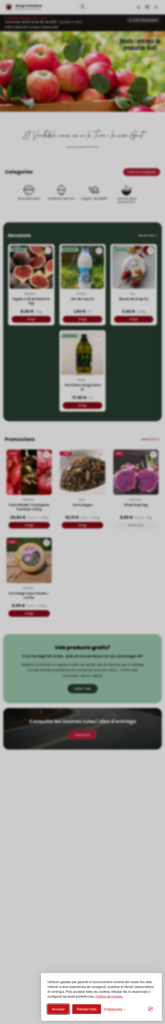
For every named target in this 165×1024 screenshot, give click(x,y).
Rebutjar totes (87, 1009)
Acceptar (58, 1009)
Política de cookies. (109, 996)
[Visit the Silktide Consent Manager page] (150, 1009)
